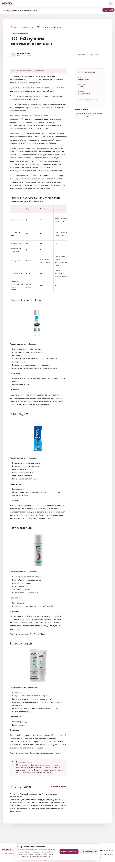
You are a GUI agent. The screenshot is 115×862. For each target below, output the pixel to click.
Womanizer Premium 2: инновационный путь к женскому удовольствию (34, 795)
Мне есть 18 (108, 10)
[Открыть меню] (110, 3)
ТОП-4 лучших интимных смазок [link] (49, 27)
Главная (14, 27)
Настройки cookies (106, 855)
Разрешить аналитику (69, 852)
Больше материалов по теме (88, 100)
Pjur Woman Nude (37, 634)
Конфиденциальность (105, 850)
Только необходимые (89, 852)
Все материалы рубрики (58, 787)
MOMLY (7, 849)
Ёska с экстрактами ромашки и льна (45, 753)
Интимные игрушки (27, 27)
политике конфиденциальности (39, 856)
